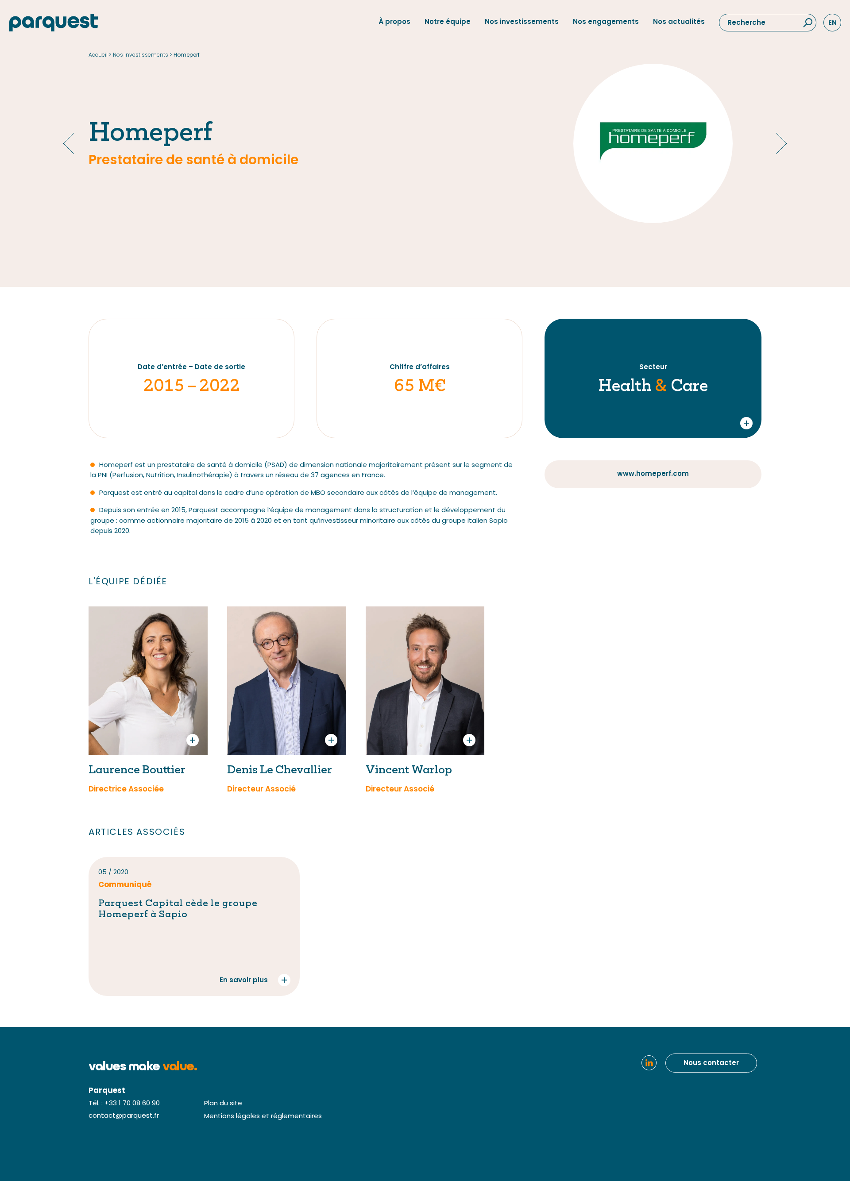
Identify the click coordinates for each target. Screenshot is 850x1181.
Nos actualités (679, 22)
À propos (394, 22)
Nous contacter (711, 1063)
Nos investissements (522, 22)
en (832, 23)
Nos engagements (606, 22)
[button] (807, 23)
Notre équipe (448, 22)
